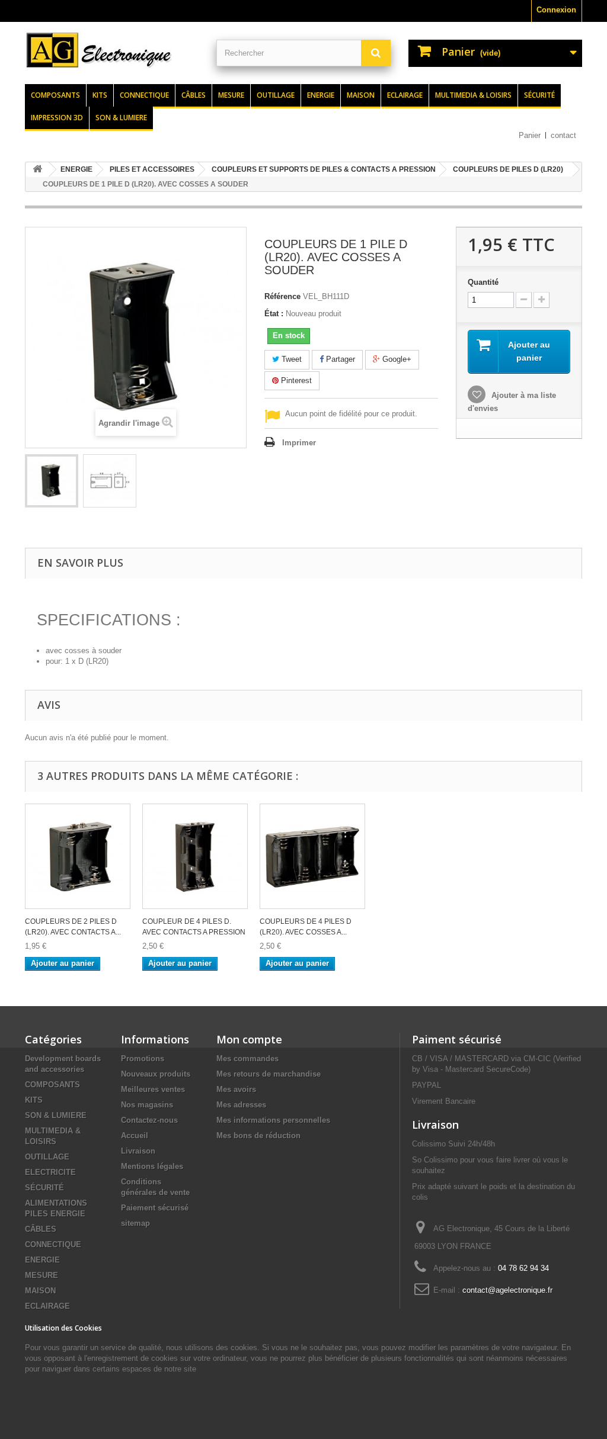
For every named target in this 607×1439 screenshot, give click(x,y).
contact (563, 135)
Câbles (193, 95)
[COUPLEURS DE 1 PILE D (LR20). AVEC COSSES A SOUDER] (51, 481)
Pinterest (295, 380)
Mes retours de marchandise (268, 1073)
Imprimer (299, 442)
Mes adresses (241, 1104)
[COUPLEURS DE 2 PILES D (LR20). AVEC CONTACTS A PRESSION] (77, 856)
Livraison (138, 1150)
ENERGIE (42, 1259)
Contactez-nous (149, 1120)
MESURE (41, 1275)
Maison (361, 95)
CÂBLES (40, 1229)
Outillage (276, 95)
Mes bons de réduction (258, 1135)
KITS (34, 1100)
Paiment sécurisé (456, 1039)
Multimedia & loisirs (473, 95)
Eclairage (405, 95)
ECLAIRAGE (47, 1306)
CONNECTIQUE (53, 1244)
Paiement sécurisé (155, 1207)
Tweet (290, 359)
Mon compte (249, 1039)
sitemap (135, 1223)
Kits (99, 95)
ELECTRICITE (50, 1172)
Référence (282, 296)
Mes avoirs (236, 1089)
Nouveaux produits (155, 1073)
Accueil (134, 1135)
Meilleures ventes (153, 1089)
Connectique (144, 95)
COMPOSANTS (52, 1084)
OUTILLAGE (47, 1156)
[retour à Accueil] (37, 169)
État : (273, 313)
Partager (339, 359)
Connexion (556, 9)
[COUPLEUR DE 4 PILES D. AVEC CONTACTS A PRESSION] (195, 856)
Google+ (395, 359)
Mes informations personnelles (273, 1120)
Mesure (231, 95)
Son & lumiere (121, 118)
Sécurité (539, 95)
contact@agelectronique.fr (507, 1290)
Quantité (483, 282)
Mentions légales (152, 1166)
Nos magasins (147, 1104)
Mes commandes (247, 1058)
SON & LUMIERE (56, 1115)
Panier (530, 135)
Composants (55, 95)
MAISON (40, 1290)
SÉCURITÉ (44, 1187)
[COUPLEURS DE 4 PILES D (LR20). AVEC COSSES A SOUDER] (312, 856)
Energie (320, 95)
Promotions (142, 1058)
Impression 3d (57, 118)
